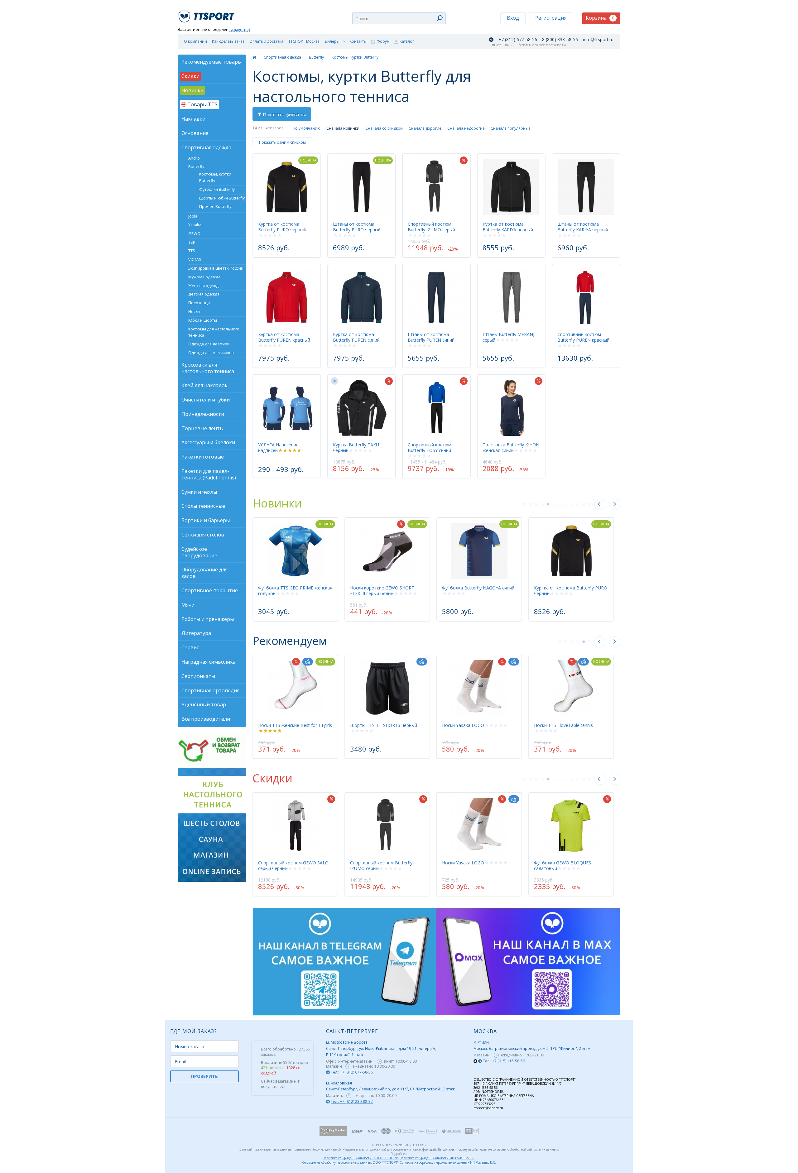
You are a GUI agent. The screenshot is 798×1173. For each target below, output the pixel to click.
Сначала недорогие (466, 128)
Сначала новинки (342, 128)
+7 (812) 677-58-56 (517, 39)
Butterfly (316, 57)
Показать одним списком (282, 142)
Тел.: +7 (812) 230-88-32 (352, 1101)
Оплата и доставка (266, 41)
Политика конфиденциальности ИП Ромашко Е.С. (437, 1158)
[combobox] (399, 18)
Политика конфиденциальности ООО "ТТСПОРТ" (361, 1158)
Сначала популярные (511, 128)
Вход (513, 17)
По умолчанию (306, 128)
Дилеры (331, 41)
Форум (383, 41)
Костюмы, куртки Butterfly (355, 57)
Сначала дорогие (425, 128)
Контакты (358, 41)
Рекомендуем (289, 640)
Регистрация (550, 17)
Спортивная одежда (282, 57)
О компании (195, 41)
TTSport (207, 14)
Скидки (272, 778)
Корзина (600, 17)
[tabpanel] (295, 569)
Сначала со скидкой (384, 128)
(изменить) (239, 30)
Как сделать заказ (228, 41)
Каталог (407, 41)
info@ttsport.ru (598, 39)
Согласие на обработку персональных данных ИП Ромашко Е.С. (448, 1162)
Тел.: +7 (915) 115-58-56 (504, 1061)
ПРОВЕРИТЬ (204, 1076)
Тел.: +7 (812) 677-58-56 (352, 1072)
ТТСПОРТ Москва (304, 41)
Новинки (277, 503)
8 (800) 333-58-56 (560, 39)
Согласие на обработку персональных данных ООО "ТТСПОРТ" (350, 1162)
